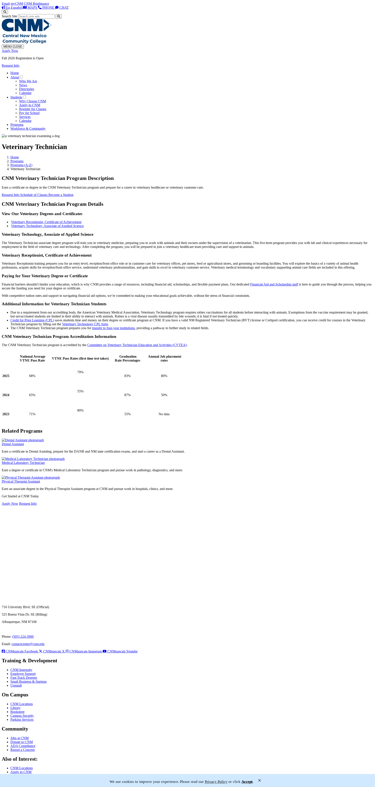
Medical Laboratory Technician (23, 463)
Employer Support (23, 674)
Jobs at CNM (19, 738)
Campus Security (22, 715)
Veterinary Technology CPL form (85, 324)
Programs (16, 124)
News (23, 85)
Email (6, 3)
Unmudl (16, 685)
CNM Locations (21, 704)
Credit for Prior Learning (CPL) (32, 320)
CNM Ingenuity (21, 670)
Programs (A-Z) (21, 165)
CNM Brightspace (36, 3)
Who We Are (28, 81)
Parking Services (21, 719)
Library (15, 708)
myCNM (17, 3)
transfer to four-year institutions (113, 328)
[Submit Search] (59, 16)
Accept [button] (247, 782)
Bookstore (17, 712)
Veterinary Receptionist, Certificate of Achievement (46, 222)
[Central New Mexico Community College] (26, 42)
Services (25, 117)
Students (16, 97)
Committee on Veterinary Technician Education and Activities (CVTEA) (137, 345)
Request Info (10, 65)
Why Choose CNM (32, 101)
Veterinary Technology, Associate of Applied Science (47, 226)
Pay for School (29, 113)
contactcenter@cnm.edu (28, 644)
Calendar (25, 93)
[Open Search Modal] (5, 12)
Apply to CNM (29, 105)
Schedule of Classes (34, 195)
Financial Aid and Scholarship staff (274, 284)
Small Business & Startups (28, 681)
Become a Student (60, 195)
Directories (26, 89)
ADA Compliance (22, 746)
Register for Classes (32, 109)
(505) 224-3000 (23, 636)
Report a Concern (22, 750)
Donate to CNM (21, 742)
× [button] (259, 780)
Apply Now (10, 51)
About (14, 77)
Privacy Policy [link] (216, 782)
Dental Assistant (13, 444)
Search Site (9, 16)
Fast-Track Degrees (23, 677)
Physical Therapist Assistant (21, 481)
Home (14, 73)
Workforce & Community (28, 128)
